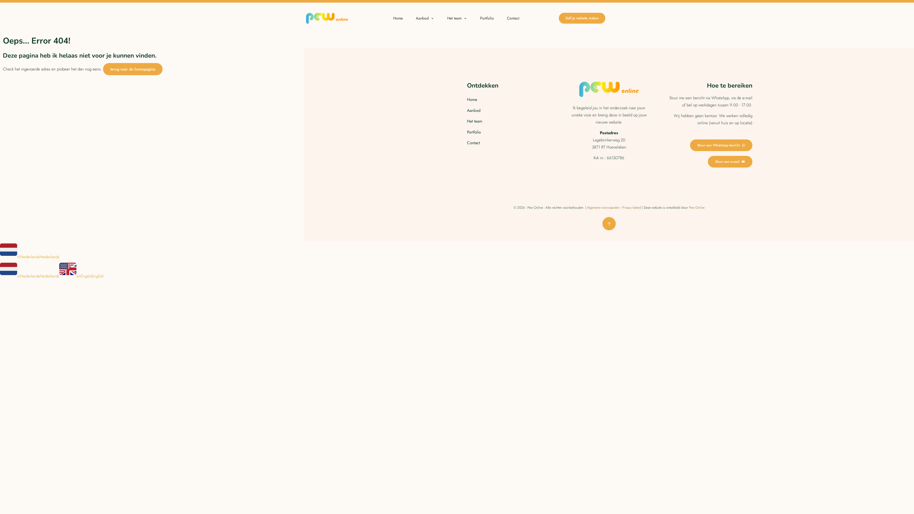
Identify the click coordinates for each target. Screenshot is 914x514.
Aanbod (474, 110)
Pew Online (697, 207)
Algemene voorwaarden (603, 207)
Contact (473, 143)
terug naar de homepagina (132, 69)
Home (472, 99)
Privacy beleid (631, 207)
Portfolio (474, 132)
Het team (474, 121)
